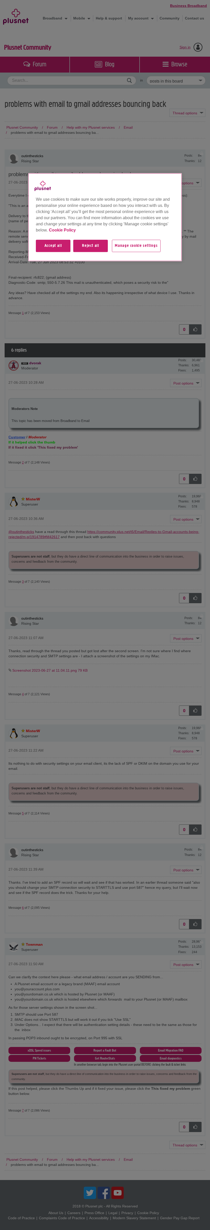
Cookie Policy (62, 230)
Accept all (53, 246)
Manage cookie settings (136, 246)
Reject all (90, 246)
